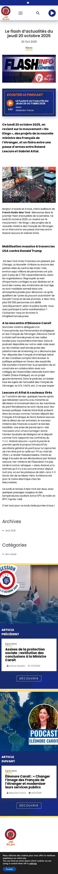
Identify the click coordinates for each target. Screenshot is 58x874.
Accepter (9, 869)
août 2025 (10, 530)
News (18, 107)
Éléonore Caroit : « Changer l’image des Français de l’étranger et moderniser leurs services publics (27, 782)
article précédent (10, 632)
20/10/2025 (36, 792)
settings (33, 863)
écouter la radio (52, 13)
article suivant (8, 759)
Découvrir (29, 678)
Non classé (10, 554)
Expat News (11, 643)
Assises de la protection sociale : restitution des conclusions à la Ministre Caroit (25, 655)
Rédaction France (17, 792)
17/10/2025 (35, 665)
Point (5, 441)
